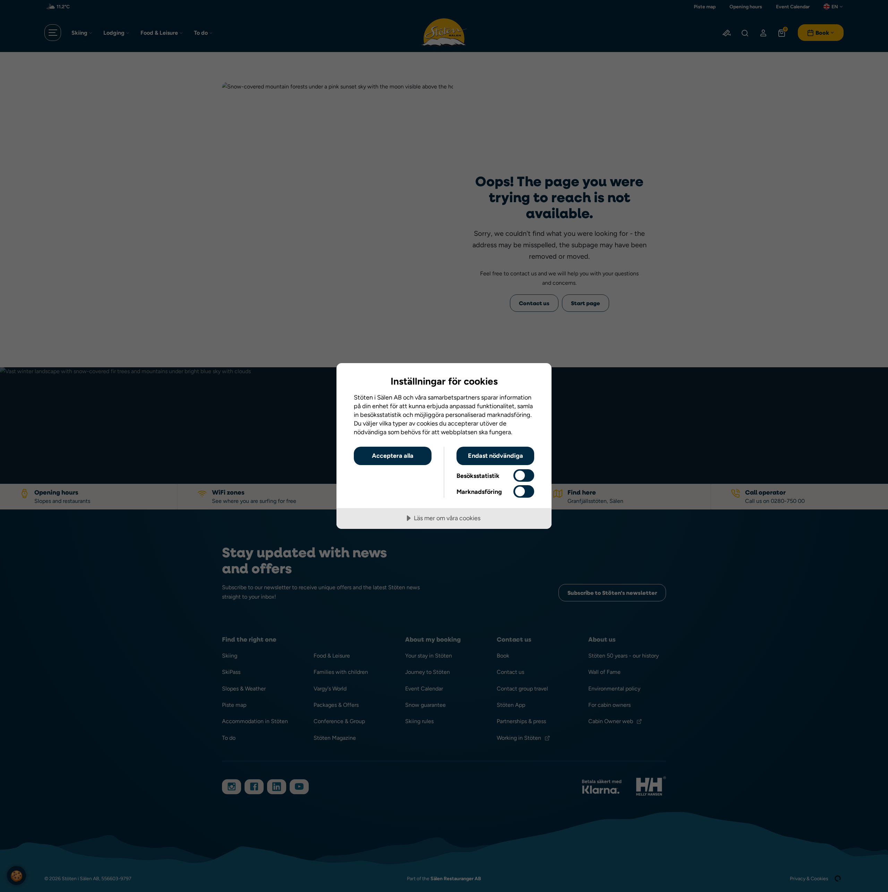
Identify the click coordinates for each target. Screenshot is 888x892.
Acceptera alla (392, 455)
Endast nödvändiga (495, 455)
